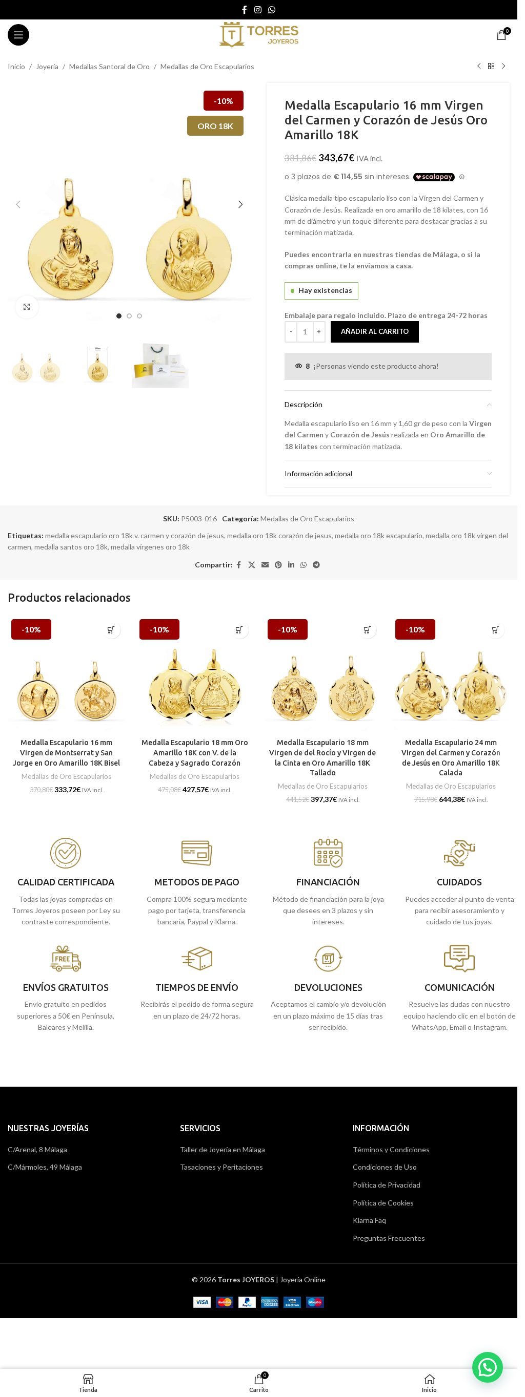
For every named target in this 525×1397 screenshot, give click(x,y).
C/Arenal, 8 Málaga (37, 1149)
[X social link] (251, 565)
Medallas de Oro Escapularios (207, 66)
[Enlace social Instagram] (258, 9)
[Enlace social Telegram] (316, 565)
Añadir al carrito (375, 331)
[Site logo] (258, 34)
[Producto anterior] (479, 66)
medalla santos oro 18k (71, 546)
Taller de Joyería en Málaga (222, 1149)
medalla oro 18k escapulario (378, 535)
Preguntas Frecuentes (389, 1238)
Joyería (47, 66)
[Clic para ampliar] (26, 307)
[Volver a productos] (491, 66)
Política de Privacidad (386, 1184)
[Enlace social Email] (265, 565)
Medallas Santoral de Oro (109, 66)
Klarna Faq (369, 1220)
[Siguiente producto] (503, 66)
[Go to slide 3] (139, 316)
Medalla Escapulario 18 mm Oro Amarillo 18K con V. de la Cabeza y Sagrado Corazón (195, 752)
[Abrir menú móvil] (18, 35)
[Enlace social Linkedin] (291, 565)
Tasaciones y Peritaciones (221, 1166)
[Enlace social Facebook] (244, 9)
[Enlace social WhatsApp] (272, 9)
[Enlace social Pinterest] (278, 565)
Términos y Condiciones (391, 1149)
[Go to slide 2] (129, 316)
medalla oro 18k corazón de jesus (279, 535)
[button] (18, 204)
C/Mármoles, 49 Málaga (45, 1166)
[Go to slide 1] (119, 316)
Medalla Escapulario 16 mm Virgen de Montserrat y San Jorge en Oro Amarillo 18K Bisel (66, 752)
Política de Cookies (383, 1202)
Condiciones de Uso (385, 1166)
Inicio (16, 66)
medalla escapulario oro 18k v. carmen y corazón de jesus (134, 535)
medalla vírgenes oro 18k (150, 546)
